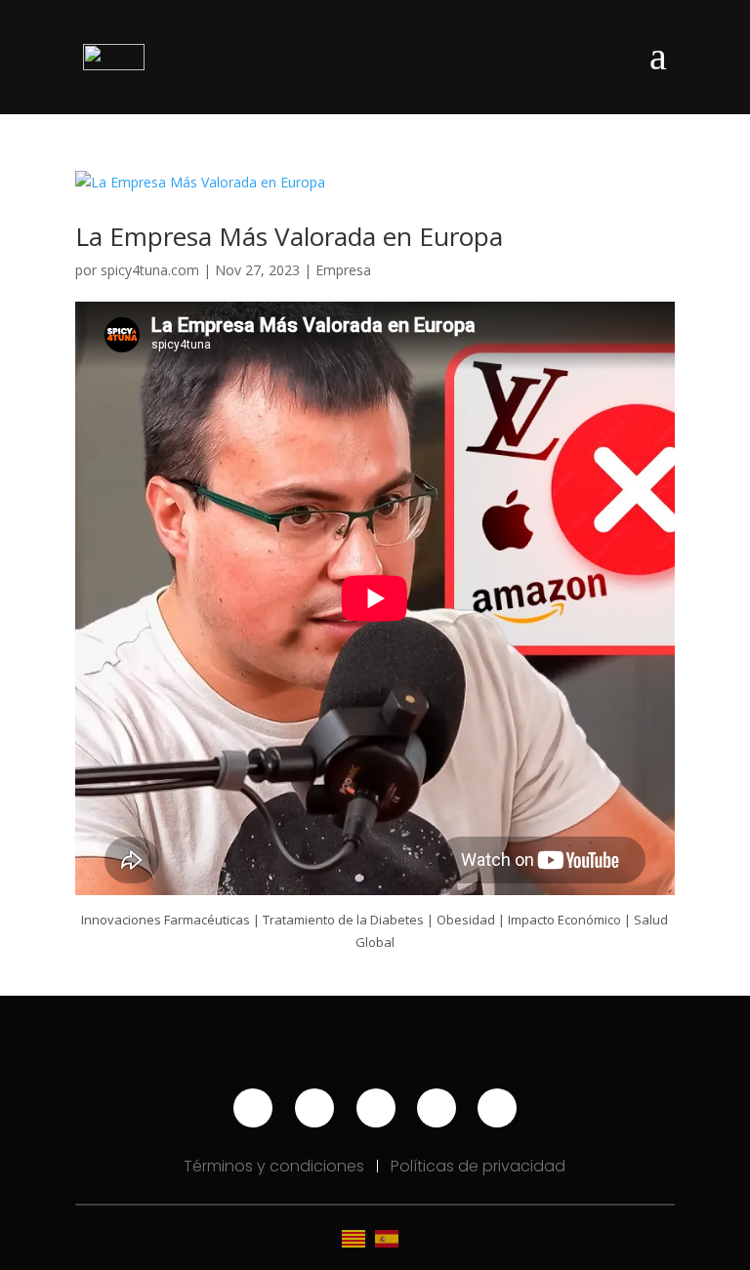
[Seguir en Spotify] (376, 1107)
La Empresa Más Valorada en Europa (289, 236)
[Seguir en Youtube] (252, 1107)
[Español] (391, 1237)
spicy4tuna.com (150, 270)
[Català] (358, 1237)
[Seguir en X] (497, 1107)
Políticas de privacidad (478, 1166)
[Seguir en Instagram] (314, 1107)
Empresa (343, 270)
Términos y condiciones (276, 1166)
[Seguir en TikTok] (436, 1107)
